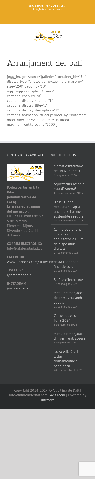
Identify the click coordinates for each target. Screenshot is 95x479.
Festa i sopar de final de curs (66, 264)
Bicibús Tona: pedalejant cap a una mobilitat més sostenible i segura (68, 209)
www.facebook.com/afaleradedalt (33, 261)
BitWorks (47, 399)
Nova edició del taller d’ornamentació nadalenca (66, 358)
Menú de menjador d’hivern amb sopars (70, 336)
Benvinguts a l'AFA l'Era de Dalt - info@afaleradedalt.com (47, 7)
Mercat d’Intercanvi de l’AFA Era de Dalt (69, 168)
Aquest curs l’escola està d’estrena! (69, 186)
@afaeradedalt (19, 274)
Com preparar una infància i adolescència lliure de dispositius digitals (68, 239)
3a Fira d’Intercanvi (69, 279)
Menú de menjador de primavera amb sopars (68, 297)
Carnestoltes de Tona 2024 (66, 318)
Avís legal (57, 395)
